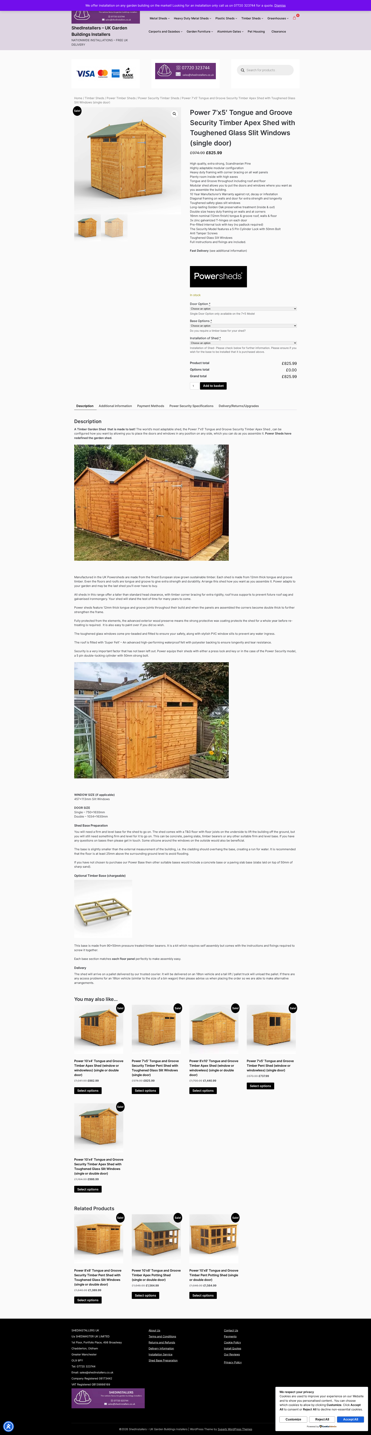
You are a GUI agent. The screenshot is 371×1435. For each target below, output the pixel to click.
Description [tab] (85, 406)
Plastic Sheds (225, 18)
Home (78, 98)
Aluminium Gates (229, 31)
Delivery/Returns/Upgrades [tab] (239, 406)
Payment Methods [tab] (150, 406)
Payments (230, 1336)
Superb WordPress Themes (235, 1429)
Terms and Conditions (162, 1336)
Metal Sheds (158, 18)
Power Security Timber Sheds (158, 98)
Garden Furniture (198, 31)
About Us (154, 1330)
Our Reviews (232, 1354)
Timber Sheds (251, 18)
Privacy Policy (233, 1362)
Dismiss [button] (280, 5)
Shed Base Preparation (163, 1360)
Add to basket (213, 385)
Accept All (350, 1419)
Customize (293, 1419)
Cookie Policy (232, 1342)
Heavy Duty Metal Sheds (191, 18)
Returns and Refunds (162, 1342)
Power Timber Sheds (121, 98)
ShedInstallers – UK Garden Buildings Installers (99, 31)
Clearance (278, 31)
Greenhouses (276, 18)
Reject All (322, 1419)
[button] (174, 113)
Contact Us (231, 1330)
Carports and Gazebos (164, 31)
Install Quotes (232, 1348)
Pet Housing (256, 31)
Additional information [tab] (115, 406)
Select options (88, 1090)
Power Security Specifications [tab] (191, 406)
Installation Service (160, 1354)
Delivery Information (161, 1348)
